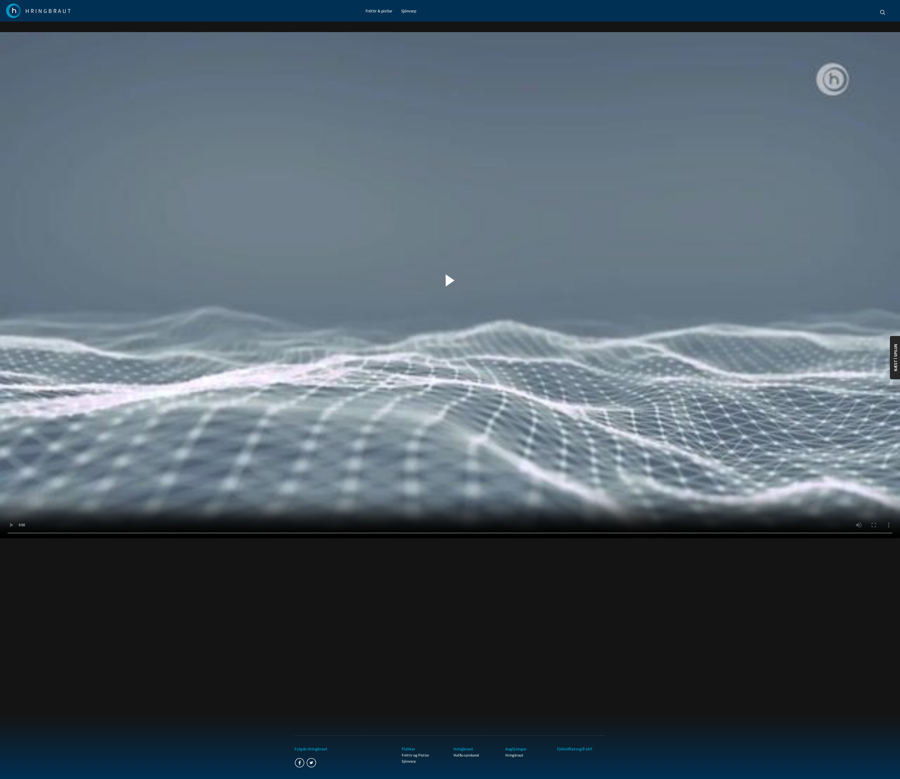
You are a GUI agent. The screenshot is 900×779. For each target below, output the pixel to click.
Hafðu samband (466, 755)
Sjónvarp (408, 11)
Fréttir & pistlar (378, 11)
